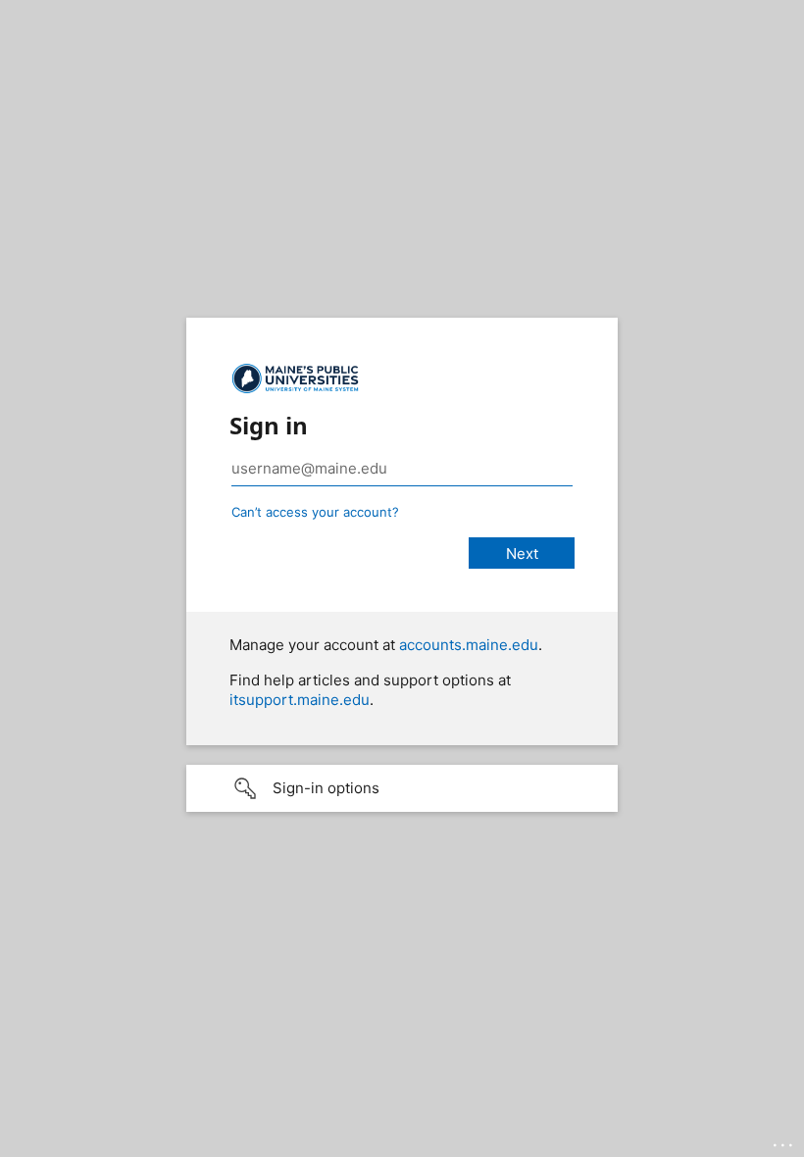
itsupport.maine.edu (299, 699)
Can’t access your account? (315, 512)
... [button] (784, 1140)
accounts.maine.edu (468, 644)
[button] (402, 788)
